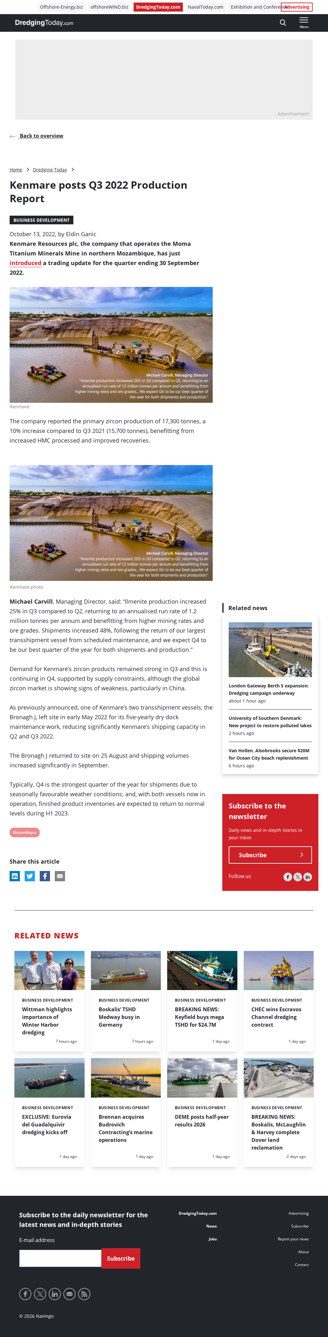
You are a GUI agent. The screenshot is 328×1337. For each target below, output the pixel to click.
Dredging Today (50, 170)
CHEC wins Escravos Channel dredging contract (276, 1017)
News (211, 1226)
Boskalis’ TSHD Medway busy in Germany (119, 1017)
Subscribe (253, 855)
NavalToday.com (205, 7)
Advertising (296, 7)
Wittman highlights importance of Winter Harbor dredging (47, 1021)
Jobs (213, 1239)
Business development (41, 220)
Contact (302, 1264)
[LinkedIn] (307, 877)
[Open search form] (283, 23)
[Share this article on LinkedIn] (15, 876)
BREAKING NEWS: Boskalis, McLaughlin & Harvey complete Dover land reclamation (278, 1132)
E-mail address (37, 1240)
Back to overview (41, 135)
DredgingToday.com (158, 7)
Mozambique (24, 833)
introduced (25, 263)
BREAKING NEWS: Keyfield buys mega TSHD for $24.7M (199, 1017)
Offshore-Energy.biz (61, 7)
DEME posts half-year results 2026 (202, 1120)
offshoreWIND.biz (109, 7)
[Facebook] (287, 877)
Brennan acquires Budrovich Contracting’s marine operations (125, 1128)
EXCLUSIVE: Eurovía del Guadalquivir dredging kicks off (46, 1124)
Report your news (293, 1239)
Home (16, 170)
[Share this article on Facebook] (45, 876)
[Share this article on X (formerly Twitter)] (30, 876)
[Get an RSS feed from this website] (84, 1294)
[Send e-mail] (69, 1294)
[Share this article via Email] (60, 876)
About (303, 1252)
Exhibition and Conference (259, 7)
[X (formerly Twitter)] (297, 877)
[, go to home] (44, 23)
